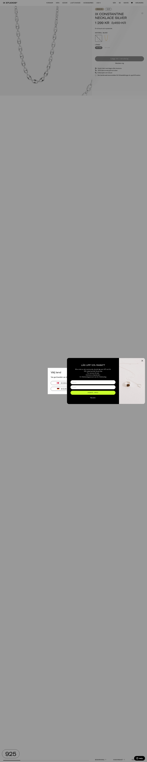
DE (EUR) (64, 389)
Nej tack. (93, 397)
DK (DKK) (64, 383)
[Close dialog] (142, 360)
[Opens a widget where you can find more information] (139, 758)
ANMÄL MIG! (93, 392)
